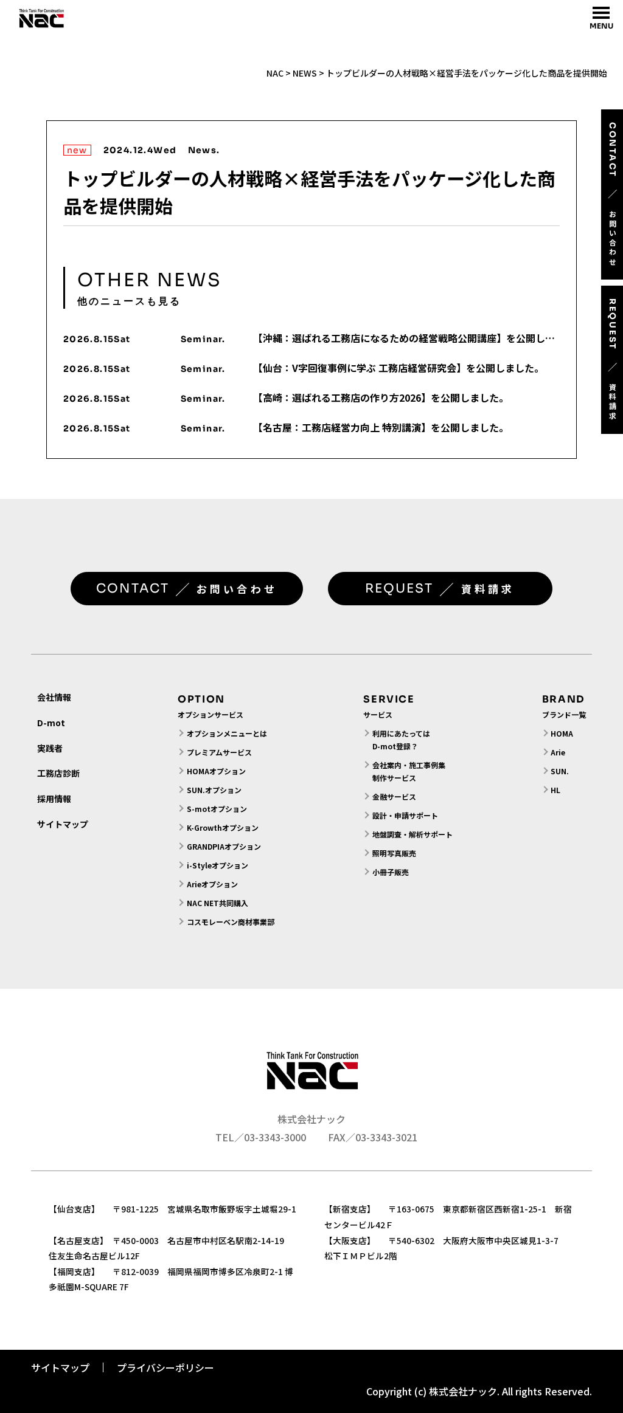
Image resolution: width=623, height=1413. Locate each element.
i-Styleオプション (217, 865)
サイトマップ (62, 824)
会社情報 (54, 697)
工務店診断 (58, 773)
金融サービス (394, 796)
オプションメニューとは (227, 733)
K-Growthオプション (223, 827)
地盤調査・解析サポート (412, 834)
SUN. (560, 771)
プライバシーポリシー (165, 1367)
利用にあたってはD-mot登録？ (401, 739)
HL (555, 790)
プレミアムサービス (219, 752)
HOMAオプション (216, 771)
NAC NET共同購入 (217, 903)
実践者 (50, 748)
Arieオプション (212, 884)
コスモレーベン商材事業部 (230, 921)
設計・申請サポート (405, 815)
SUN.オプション (214, 790)
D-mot (51, 723)
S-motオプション (217, 808)
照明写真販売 (394, 853)
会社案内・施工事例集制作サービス (408, 771)
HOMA (562, 733)
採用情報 (54, 798)
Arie (558, 752)
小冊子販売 (390, 872)
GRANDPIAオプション (224, 846)
